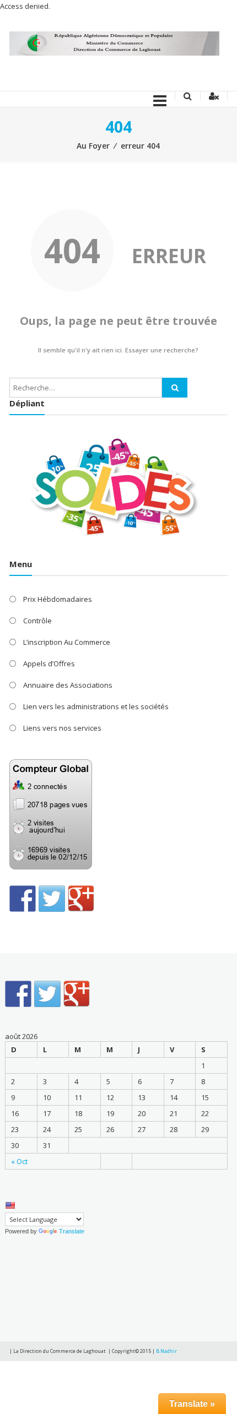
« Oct (19, 1161)
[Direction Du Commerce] (114, 43)
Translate (71, 1231)
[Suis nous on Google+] (81, 898)
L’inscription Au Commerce (66, 642)
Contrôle (37, 621)
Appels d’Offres (49, 663)
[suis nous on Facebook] (22, 898)
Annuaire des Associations (67, 685)
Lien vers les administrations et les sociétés (96, 706)
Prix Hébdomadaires (57, 599)
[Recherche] (174, 388)
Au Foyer (93, 145)
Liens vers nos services (62, 728)
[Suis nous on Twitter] (52, 898)
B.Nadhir (166, 1351)
